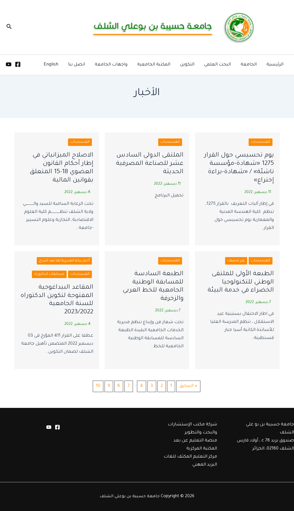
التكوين (187, 64)
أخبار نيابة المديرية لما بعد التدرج (64, 261)
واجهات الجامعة (111, 64)
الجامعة (249, 64)
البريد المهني (204, 464)
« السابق (188, 386)
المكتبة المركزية (201, 448)
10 (98, 386)
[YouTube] (8, 64)
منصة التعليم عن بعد (195, 440)
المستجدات (260, 142)
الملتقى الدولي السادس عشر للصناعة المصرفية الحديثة (149, 164)
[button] (8, 27)
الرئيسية (274, 64)
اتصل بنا (76, 64)
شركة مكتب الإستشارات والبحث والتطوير (192, 428)
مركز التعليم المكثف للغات (190, 456)
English (51, 64)
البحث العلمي (217, 64)
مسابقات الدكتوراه (49, 274)
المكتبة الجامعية (153, 64)
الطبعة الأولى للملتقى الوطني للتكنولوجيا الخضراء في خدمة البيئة (241, 282)
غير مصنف (236, 261)
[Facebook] (18, 64)
